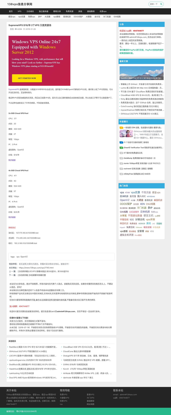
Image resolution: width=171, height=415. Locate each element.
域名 (132, 219)
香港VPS (90, 394)
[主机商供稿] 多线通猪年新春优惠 (32, 275)
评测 (147, 231)
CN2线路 (150, 204)
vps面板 (124, 231)
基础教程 (91, 11)
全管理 (140, 231)
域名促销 (147, 227)
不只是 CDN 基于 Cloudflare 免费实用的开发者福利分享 (144, 91)
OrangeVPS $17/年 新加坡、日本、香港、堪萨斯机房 (85, 356)
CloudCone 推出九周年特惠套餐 (77, 351)
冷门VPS (90, 398)
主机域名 (30, 11)
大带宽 (123, 215)
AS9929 (141, 223)
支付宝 (97, 16)
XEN (142, 204)
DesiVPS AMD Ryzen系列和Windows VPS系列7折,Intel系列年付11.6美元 (33, 377)
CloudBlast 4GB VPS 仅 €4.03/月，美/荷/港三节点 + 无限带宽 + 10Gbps (87, 347)
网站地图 (90, 404)
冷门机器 (107, 16)
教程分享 (57, 11)
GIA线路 (117, 16)
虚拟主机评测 (126, 235)
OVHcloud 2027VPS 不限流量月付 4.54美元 (28, 351)
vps (18, 257)
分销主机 (140, 219)
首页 (11, 11)
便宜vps (11, 16)
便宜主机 (148, 215)
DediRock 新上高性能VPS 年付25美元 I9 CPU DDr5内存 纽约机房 (33, 364)
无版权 (159, 223)
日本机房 (145, 211)
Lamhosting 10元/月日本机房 (21, 373)
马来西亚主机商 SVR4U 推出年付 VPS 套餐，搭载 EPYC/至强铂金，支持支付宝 (87, 360)
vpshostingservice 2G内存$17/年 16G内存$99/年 (30, 360)
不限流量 (146, 192)
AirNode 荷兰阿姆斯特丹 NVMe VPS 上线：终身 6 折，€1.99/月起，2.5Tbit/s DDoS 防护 (87, 373)
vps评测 (150, 219)
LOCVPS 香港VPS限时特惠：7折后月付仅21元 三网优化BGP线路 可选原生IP (33, 356)
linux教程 (138, 235)
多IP (40, 16)
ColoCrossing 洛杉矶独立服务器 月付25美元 (140, 106)
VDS (152, 231)
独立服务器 (43, 11)
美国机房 (158, 200)
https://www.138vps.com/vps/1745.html (36, 268)
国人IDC (141, 196)
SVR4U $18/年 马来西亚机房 (75, 364)
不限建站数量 (135, 215)
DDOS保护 (78, 16)
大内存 (136, 204)
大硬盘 (89, 16)
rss (61, 404)
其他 (80, 11)
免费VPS (63, 394)
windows (151, 196)
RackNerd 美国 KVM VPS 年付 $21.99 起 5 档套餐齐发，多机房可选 (33, 347)
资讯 (148, 223)
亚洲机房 (124, 196)
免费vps (31, 16)
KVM (127, 192)
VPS (19, 11)
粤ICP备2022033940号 (26, 411)
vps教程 (56, 16)
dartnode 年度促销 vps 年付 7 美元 (78, 377)
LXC (153, 224)
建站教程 (132, 231)
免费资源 (69, 11)
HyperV (122, 227)
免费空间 (130, 227)
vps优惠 (21, 16)
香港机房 (67, 16)
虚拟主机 (157, 208)
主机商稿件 (134, 212)
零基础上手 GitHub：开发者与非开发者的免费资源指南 (144, 84)
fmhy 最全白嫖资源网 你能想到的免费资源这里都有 (142, 99)
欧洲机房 (132, 208)
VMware (139, 227)
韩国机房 (124, 223)
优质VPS (63, 401)
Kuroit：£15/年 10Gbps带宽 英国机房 (79, 369)
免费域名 (133, 223)
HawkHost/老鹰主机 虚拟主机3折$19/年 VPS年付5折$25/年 (33, 369)
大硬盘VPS (64, 398)
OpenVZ (24, 257)
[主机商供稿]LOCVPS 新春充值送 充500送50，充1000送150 (43, 271)
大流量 (47, 16)
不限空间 (124, 219)
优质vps (103, 11)
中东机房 (156, 227)
